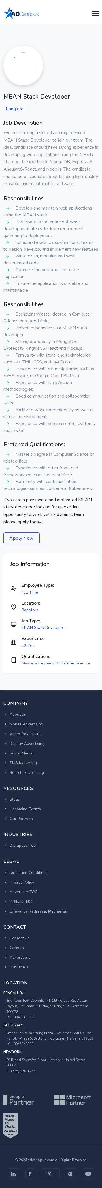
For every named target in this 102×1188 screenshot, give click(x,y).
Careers (16, 947)
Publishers (18, 967)
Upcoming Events (24, 809)
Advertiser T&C (22, 892)
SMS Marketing (22, 763)
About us (17, 714)
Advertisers (19, 957)
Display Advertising (26, 743)
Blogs (14, 799)
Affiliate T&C (20, 901)
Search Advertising (26, 772)
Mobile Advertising (25, 724)
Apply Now (21, 538)
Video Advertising (25, 734)
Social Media (20, 753)
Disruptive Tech (23, 845)
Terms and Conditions (28, 872)
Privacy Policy (21, 882)
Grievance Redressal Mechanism (38, 911)
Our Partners (20, 818)
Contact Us (19, 938)
